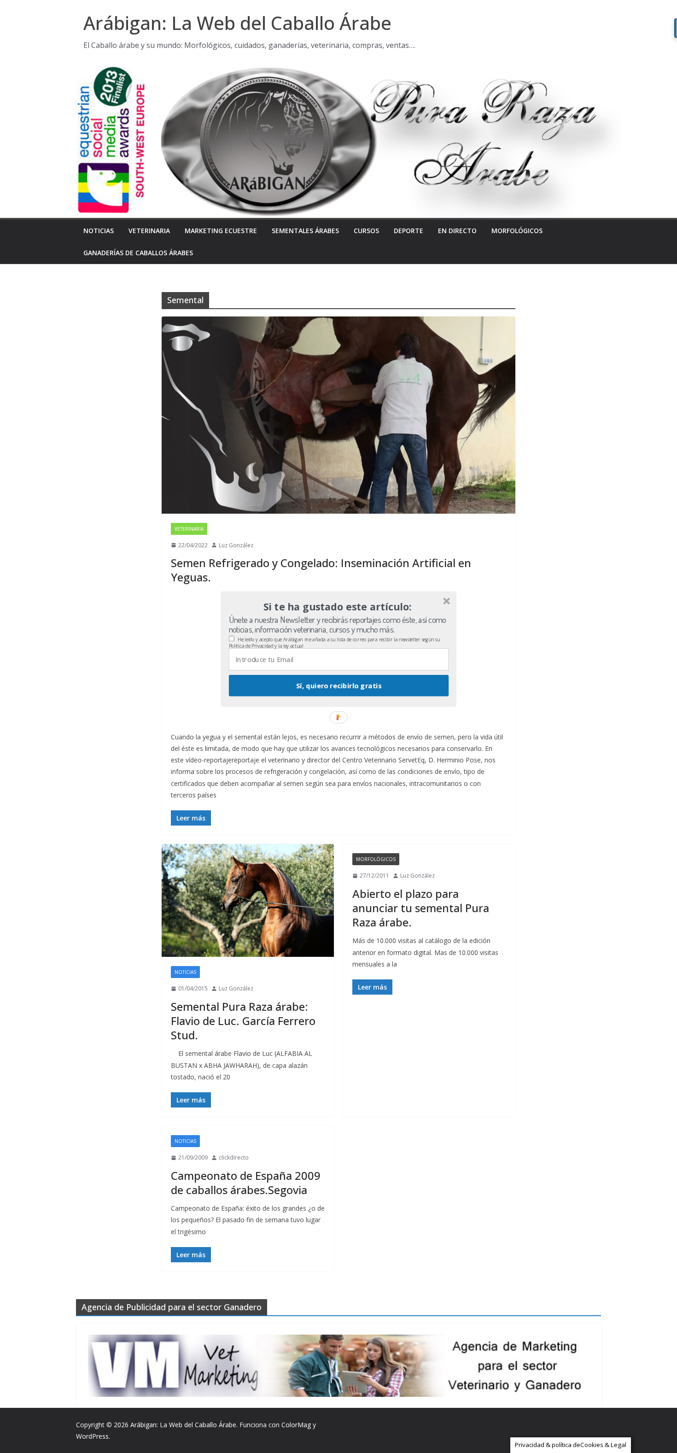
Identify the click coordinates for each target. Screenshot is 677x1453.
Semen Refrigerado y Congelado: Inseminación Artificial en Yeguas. (321, 570)
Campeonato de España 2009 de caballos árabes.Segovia (246, 1182)
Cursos (366, 230)
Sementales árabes (305, 230)
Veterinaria (149, 230)
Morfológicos (517, 230)
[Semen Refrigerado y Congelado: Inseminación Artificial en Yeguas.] (338, 414)
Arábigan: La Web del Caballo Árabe (237, 22)
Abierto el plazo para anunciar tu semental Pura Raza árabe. (420, 908)
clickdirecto (234, 1157)
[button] (338, 606)
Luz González (236, 545)
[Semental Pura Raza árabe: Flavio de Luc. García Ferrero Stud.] (248, 900)
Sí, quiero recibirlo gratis (338, 685)
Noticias (98, 230)
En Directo (457, 230)
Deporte (408, 230)
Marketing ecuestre (221, 230)
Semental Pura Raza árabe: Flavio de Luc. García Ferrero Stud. (243, 1021)
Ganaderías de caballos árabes (138, 252)
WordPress (92, 1436)
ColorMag (296, 1424)
